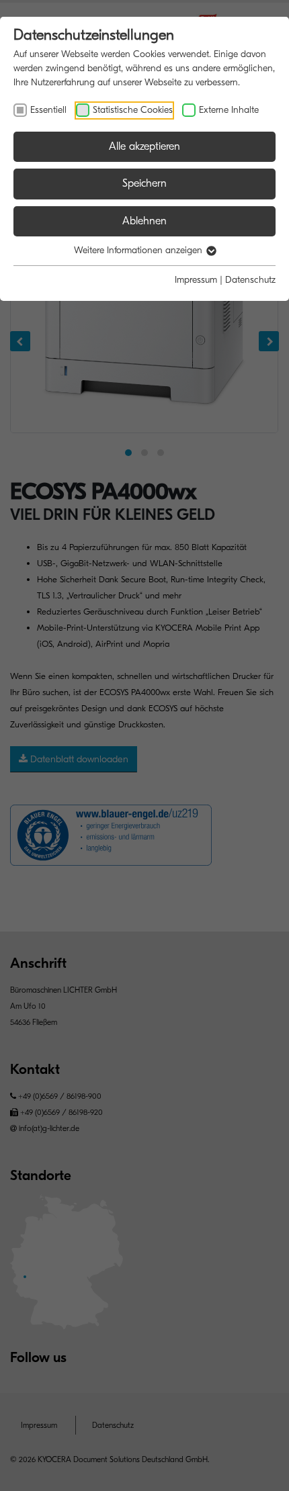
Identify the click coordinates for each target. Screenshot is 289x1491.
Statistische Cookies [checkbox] (133, 110)
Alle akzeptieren (144, 146)
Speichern (144, 183)
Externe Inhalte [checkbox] (229, 110)
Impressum (196, 279)
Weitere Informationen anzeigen (139, 250)
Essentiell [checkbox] (48, 110)
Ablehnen (144, 221)
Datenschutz (250, 279)
